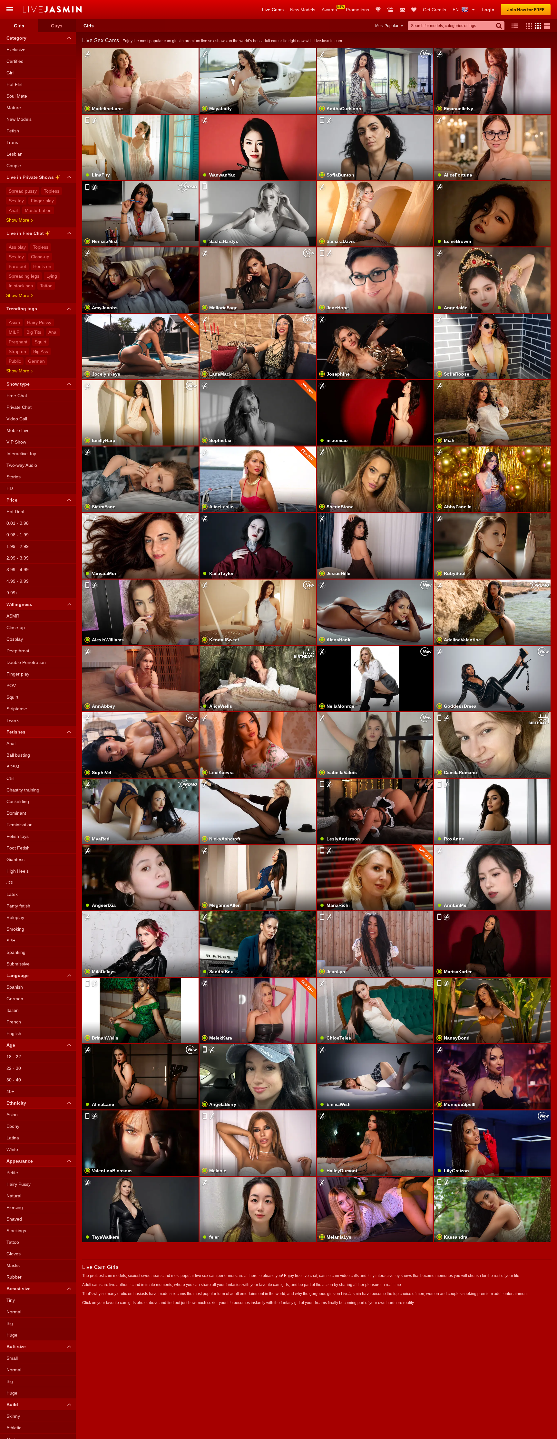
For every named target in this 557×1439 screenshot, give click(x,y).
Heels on (42, 266)
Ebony (12, 1126)
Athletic (13, 1427)
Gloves (13, 1253)
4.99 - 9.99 (17, 581)
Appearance (19, 1161)
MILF (14, 332)
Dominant (16, 813)
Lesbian (14, 154)
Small (12, 1358)
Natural (13, 1195)
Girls (19, 25)
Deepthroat (17, 650)
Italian (12, 1010)
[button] (527, 26)
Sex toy (16, 200)
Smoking (15, 929)
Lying (51, 276)
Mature (13, 107)
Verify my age (492, 357)
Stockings (16, 1230)
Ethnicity (16, 1103)
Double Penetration (26, 662)
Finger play (42, 200)
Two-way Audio (21, 465)
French (13, 1021)
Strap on (17, 351)
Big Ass (40, 351)
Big (9, 1323)
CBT (10, 778)
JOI (10, 882)
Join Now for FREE (525, 9)
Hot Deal (15, 511)
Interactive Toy (21, 453)
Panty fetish (18, 905)
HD (9, 488)
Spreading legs (24, 276)
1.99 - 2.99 (17, 546)
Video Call (16, 418)
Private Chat (19, 407)
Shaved (14, 1219)
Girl (10, 72)
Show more (17, 220)
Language (17, 975)
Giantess (15, 859)
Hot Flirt (14, 84)
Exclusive (15, 49)
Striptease (16, 708)
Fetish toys (17, 836)
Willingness (19, 604)
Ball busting (18, 755)
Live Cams (273, 9)
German (36, 361)
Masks (13, 1265)
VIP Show (16, 442)
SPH (10, 940)
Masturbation (38, 210)
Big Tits (33, 332)
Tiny (10, 1300)
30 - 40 (13, 1079)
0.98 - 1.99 (17, 534)
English (13, 1033)
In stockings (21, 285)
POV (11, 685)
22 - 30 (13, 1068)
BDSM (12, 766)
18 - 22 (13, 1056)
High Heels (17, 871)
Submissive (18, 963)
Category (16, 38)
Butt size (16, 1346)
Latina (12, 1137)
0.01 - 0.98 (17, 523)
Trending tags (21, 308)
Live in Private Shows (30, 177)
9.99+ (12, 592)
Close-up (40, 256)
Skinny (13, 1416)
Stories (13, 476)
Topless (51, 191)
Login (488, 9)
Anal (13, 210)
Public (15, 361)
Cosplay (14, 639)
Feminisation (19, 824)
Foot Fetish (18, 847)
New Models (302, 9)
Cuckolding (17, 801)
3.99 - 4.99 (17, 569)
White (12, 1149)
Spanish (14, 987)
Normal (13, 1311)
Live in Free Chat (25, 233)
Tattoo (46, 285)
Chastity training (22, 789)
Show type (18, 384)
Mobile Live (18, 430)
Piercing (14, 1207)
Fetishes (15, 731)
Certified (15, 61)
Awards (329, 9)
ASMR (12, 616)
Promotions (357, 9)
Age (10, 1045)
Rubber (14, 1277)
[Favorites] (413, 9)
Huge (11, 1335)
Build (12, 1404)
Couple (13, 165)
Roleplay (15, 917)
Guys (57, 25)
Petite (12, 1172)
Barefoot (17, 266)
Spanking (15, 952)
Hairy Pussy (39, 322)
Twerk (12, 720)
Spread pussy (23, 191)
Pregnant (18, 341)
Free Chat (16, 395)
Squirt (40, 341)
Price (11, 500)
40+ (10, 1091)
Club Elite (378, 9)
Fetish (12, 130)
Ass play (17, 247)
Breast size (18, 1288)
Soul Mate (16, 96)
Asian (14, 322)
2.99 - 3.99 (17, 558)
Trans (12, 142)
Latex (12, 894)
